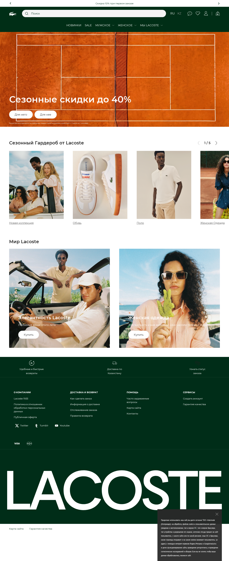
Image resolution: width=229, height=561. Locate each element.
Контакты (132, 413)
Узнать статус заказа (197, 371)
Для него (21, 114)
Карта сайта (134, 407)
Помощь (190, 13)
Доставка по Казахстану (114, 371)
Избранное (198, 13)
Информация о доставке (85, 404)
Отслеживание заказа (83, 410)
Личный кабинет (206, 13)
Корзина (218, 13)
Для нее (45, 114)
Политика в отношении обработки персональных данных (29, 408)
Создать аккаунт (193, 398)
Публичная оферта (25, 417)
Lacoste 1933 (21, 398)
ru (172, 13)
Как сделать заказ (81, 398)
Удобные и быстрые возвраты (32, 371)
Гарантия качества (194, 404)
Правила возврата (81, 415)
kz (179, 13)
